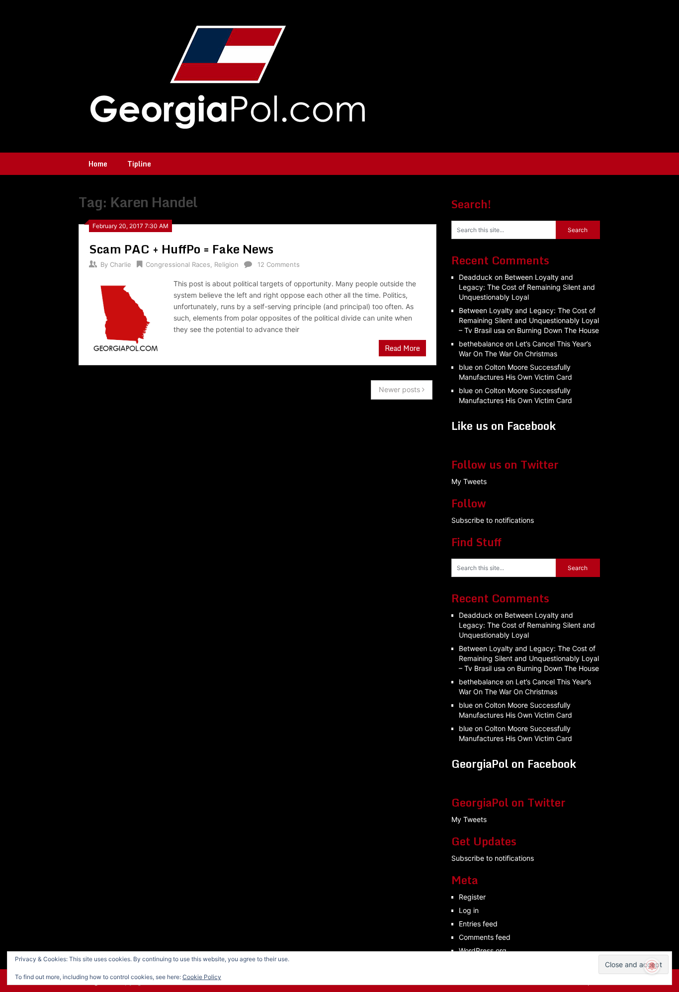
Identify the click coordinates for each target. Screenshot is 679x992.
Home (97, 163)
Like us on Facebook (503, 425)
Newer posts (400, 389)
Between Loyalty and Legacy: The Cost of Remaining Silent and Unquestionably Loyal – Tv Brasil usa (529, 320)
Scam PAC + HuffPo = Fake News (181, 248)
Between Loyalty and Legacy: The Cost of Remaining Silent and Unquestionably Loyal (527, 287)
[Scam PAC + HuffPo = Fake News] (126, 316)
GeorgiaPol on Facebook (513, 763)
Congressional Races (178, 264)
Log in (469, 910)
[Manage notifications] (652, 966)
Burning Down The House (558, 330)
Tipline (139, 163)
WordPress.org (483, 950)
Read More (402, 348)
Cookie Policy (201, 977)
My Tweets (469, 481)
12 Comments (278, 264)
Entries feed (478, 923)
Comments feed (484, 937)
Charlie (120, 264)
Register (472, 897)
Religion (226, 264)
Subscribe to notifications (492, 520)
